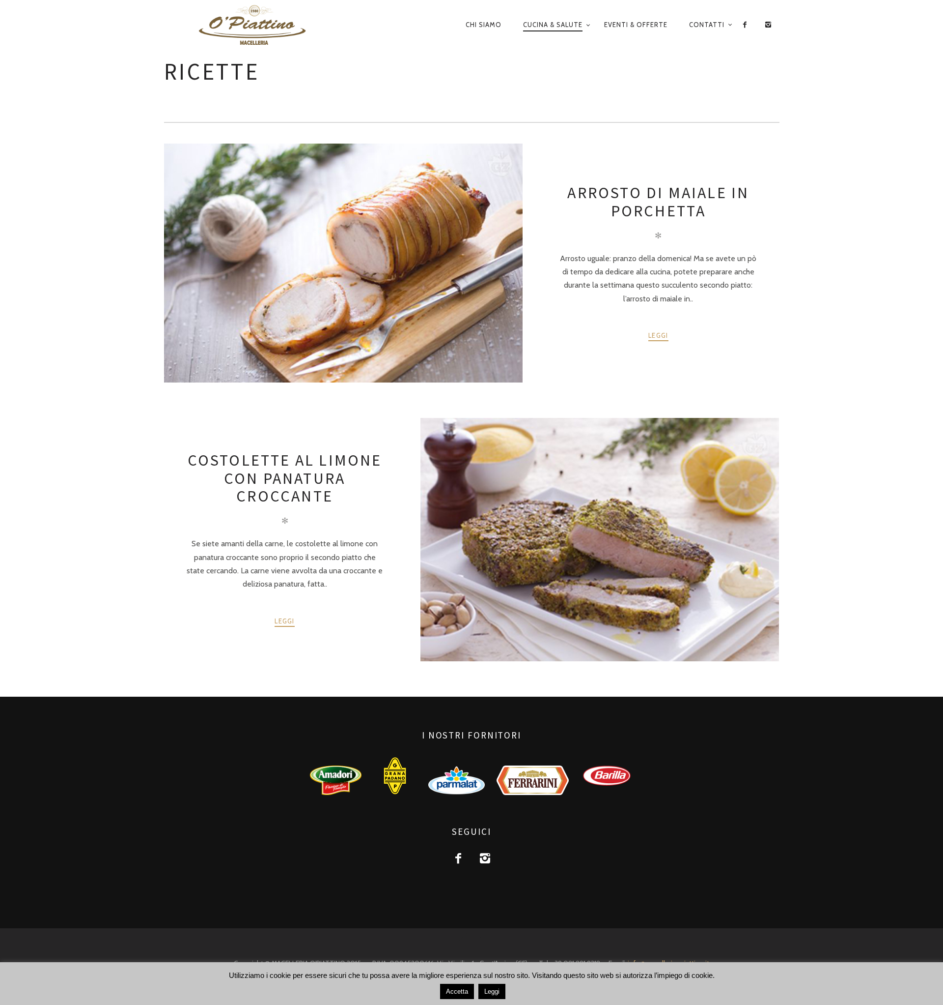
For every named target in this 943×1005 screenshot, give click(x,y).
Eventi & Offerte (635, 25)
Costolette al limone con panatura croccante (285, 478)
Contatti (706, 25)
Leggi (658, 335)
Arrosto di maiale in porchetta (658, 201)
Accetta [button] (457, 991)
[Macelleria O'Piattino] (274, 25)
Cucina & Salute (552, 25)
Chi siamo (483, 25)
